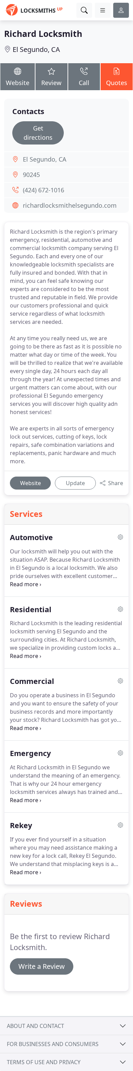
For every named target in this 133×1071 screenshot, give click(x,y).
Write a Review (41, 966)
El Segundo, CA (36, 49)
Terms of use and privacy (43, 1062)
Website (17, 83)
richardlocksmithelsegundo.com (70, 205)
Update (75, 483)
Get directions (38, 132)
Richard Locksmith (43, 33)
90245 (31, 174)
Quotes (116, 83)
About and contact (35, 1026)
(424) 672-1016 (43, 190)
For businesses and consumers (53, 1044)
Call (84, 83)
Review (51, 83)
